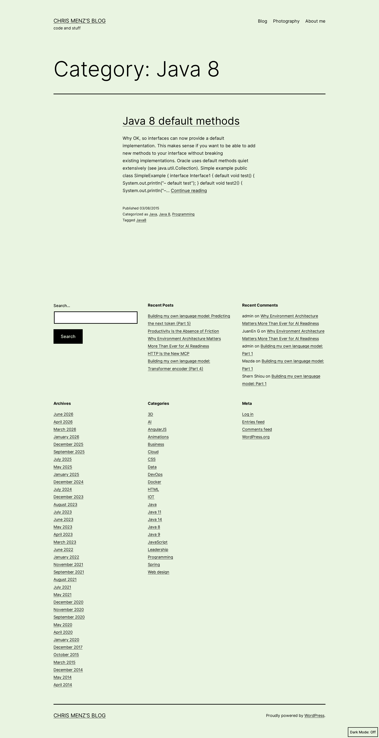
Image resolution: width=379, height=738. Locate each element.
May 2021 (63, 594)
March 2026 (65, 429)
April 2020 (63, 632)
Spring (154, 564)
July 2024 (63, 489)
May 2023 (63, 527)
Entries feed (253, 422)
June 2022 (63, 549)
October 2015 (66, 654)
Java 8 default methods (181, 120)
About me (315, 21)
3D (150, 414)
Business (156, 444)
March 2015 (64, 662)
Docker (154, 482)
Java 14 (155, 519)
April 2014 (63, 684)
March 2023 (65, 542)
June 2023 (63, 519)
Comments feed (257, 429)
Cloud (153, 451)
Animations (158, 436)
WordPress (314, 715)
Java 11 (154, 512)
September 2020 (69, 617)
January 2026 (66, 436)
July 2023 (63, 512)
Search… (62, 305)
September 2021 (69, 572)
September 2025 (69, 451)
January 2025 (66, 474)
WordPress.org (256, 436)
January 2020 (66, 639)
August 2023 (65, 504)
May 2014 (63, 677)
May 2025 (63, 467)
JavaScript (158, 542)
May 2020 (63, 624)
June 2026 (63, 414)
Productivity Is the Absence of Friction (183, 331)
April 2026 (63, 422)
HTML (153, 489)
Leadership (158, 549)
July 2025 (63, 459)
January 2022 (66, 557)
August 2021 (65, 579)
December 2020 (68, 602)
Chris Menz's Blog (80, 21)
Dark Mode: (359, 732)
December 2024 (69, 482)
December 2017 (68, 647)
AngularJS (157, 429)
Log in (248, 414)
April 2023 (63, 534)
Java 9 (154, 534)
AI (150, 422)
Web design (158, 572)
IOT (151, 496)
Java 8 (164, 214)
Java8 (141, 220)
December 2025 (68, 444)
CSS (152, 459)
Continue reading (189, 190)
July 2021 (62, 587)
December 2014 (68, 669)
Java (153, 214)
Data (152, 467)
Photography (286, 21)
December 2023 (68, 496)
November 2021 (68, 564)
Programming (183, 214)
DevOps (155, 474)
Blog (262, 21)
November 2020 (69, 609)
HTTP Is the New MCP (168, 353)
